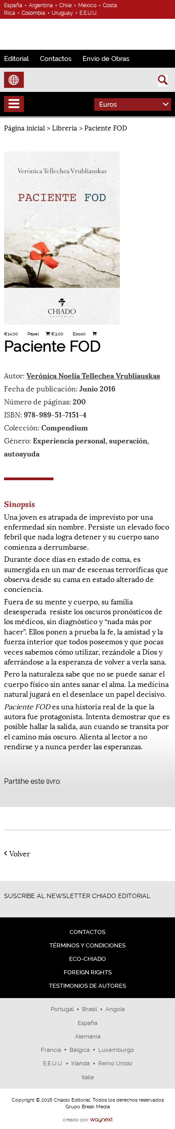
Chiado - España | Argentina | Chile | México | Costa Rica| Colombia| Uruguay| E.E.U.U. (42, 33)
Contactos (55, 59)
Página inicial (24, 127)
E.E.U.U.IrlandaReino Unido (87, 1063)
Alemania (88, 1036)
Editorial (16, 59)
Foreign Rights (88, 972)
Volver (19, 853)
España (87, 1023)
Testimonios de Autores (87, 985)
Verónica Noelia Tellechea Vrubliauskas (93, 375)
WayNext (101, 1120)
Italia (88, 1077)
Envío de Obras (106, 59)
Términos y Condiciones (87, 945)
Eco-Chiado (87, 958)
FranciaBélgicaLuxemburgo (87, 1049)
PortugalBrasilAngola (88, 1009)
